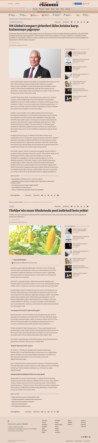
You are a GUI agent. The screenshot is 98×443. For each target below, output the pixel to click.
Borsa (12, 14)
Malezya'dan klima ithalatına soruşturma (23, 401)
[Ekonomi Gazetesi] (49, 3)
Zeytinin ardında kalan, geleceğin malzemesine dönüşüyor (28, 189)
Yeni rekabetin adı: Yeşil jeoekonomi (22, 187)
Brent (86, 14)
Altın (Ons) (68, 14)
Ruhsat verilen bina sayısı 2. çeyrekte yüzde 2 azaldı (25, 397)
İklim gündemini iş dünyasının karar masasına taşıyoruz (27, 179)
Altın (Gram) (58, 14)
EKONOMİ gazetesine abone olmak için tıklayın (49, 12)
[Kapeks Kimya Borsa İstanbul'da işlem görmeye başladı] (68, 62)
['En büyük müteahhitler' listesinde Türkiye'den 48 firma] (68, 91)
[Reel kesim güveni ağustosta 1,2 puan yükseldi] (68, 76)
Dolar (23, 14)
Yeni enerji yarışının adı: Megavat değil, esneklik (25, 185)
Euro (34, 14)
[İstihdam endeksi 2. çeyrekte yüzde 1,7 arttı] (68, 98)
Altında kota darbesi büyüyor (19, 404)
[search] (73, 3)
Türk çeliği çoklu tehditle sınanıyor (21, 406)
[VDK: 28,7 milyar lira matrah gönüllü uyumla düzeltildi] (68, 54)
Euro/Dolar (46, 14)
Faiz (77, 14)
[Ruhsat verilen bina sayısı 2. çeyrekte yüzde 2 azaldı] (68, 84)
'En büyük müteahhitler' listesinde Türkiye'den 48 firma (27, 399)
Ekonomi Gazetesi (13, 19)
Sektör (21, 202)
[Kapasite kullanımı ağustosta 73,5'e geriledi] (68, 69)
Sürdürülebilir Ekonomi (25, 19)
